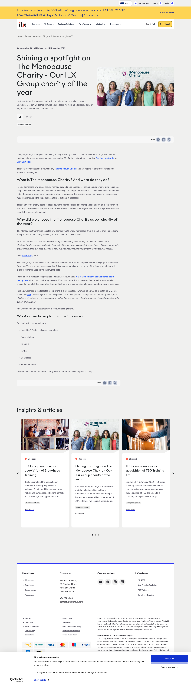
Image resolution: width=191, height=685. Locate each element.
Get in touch (165, 24)
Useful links (29, 622)
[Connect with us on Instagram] (115, 582)
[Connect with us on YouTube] (100, 582)
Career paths (30, 590)
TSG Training (143, 590)
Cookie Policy (29, 635)
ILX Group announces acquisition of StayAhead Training (42, 470)
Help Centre (100, 24)
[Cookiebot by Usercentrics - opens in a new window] (16, 680)
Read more (29, 509)
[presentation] (18, 473)
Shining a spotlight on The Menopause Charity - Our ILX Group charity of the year (93, 472)
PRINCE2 (141, 580)
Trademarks (66, 622)
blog (29, 294)
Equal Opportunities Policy (71, 627)
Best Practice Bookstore (147, 585)
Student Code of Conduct (71, 631)
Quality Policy (67, 618)
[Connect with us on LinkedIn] (122, 582)
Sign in (155, 3)
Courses (35, 24)
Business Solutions (66, 24)
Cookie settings (168, 667)
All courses (29, 580)
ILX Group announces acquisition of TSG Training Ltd (145, 470)
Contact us (65, 573)
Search (149, 24)
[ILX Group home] (22, 24)
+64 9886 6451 (144, 3)
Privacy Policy (30, 631)
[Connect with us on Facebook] (108, 582)
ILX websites (141, 573)
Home (19, 36)
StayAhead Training (146, 595)
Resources (114, 24)
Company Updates (24, 125)
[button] (92, 535)
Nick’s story (27, 255)
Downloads (29, 585)
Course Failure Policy (69, 635)
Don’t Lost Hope (24, 162)
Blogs (45, 36)
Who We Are (84, 24)
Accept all (169, 659)
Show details (40, 680)
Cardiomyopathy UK (105, 158)
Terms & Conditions (32, 627)
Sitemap (28, 618)
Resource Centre (33, 36)
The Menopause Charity (65, 169)
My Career (48, 24)
